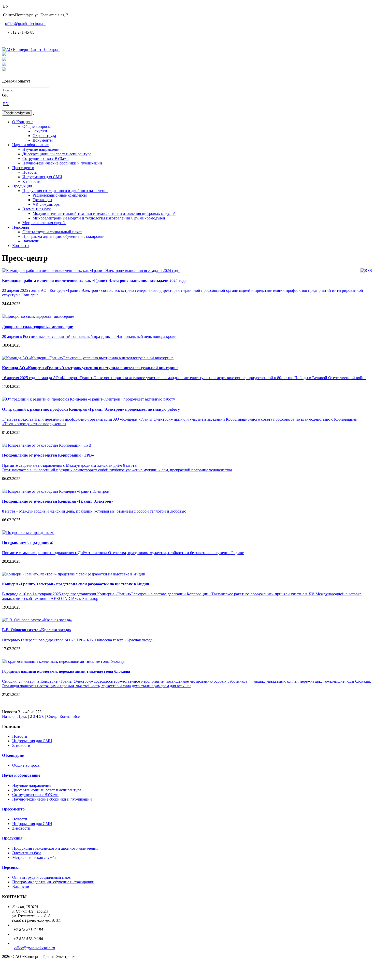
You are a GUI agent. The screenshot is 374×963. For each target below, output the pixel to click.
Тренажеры (42, 200)
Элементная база (36, 209)
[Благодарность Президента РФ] (4, 54)
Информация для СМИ (42, 177)
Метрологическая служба (44, 223)
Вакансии (30, 241)
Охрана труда (44, 135)
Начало (8, 716)
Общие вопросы (36, 126)
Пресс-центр (23, 168)
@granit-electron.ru (25, 23)
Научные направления (41, 149)
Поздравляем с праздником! (27, 542)
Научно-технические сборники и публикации (62, 163)
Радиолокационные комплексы (60, 195)
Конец (65, 716)
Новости (29, 172)
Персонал (20, 227)
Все (76, 716)
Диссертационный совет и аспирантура (56, 154)
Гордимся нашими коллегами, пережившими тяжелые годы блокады (66, 671)
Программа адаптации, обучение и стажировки (63, 236)
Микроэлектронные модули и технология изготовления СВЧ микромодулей (99, 218)
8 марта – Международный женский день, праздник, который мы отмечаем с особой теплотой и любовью (94, 511)
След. (52, 716)
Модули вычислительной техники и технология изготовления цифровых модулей (104, 213)
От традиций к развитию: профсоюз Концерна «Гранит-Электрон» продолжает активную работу (91, 409)
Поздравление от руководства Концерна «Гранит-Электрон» (57, 501)
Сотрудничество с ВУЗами (45, 158)
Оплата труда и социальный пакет (52, 232)
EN (6, 6)
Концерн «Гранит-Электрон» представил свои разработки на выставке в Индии (75, 584)
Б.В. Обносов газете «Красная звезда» (36, 630)
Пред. (22, 716)
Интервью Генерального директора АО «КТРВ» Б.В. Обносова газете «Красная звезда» (78, 640)
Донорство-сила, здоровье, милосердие (37, 326)
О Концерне (22, 122)
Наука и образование (30, 145)
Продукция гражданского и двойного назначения (65, 190)
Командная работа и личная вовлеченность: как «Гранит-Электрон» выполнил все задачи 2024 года (94, 280)
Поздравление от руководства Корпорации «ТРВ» (48, 455)
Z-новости (31, 181)
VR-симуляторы (47, 204)
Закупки (40, 131)
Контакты (20, 245)
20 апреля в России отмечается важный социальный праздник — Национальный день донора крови (89, 336)
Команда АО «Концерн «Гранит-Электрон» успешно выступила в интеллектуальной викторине (90, 368)
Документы (43, 140)
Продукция (22, 186)
